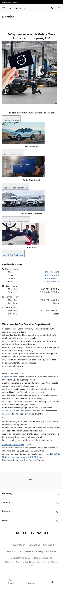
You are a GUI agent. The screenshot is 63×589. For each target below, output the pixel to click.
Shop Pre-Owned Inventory (16, 221)
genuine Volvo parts (11, 410)
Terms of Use (14, 551)
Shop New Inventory (13, 154)
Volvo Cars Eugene (42, 557)
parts (15, 413)
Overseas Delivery (33, 551)
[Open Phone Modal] (52, 8)
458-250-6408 (51, 281)
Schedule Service (11, 120)
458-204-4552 (52, 272)
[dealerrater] (30, 480)
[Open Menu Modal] (3, 8)
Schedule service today (13, 444)
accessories (30, 410)
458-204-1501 (52, 278)
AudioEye (51, 551)
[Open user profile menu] (52, 582)
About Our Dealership (13, 255)
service (5, 413)
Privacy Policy (18, 544)
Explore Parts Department (15, 187)
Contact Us (34, 544)
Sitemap (47, 544)
